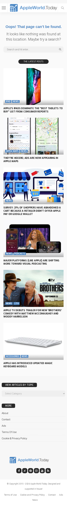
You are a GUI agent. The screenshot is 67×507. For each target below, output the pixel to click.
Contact (6, 419)
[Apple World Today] (33, 7)
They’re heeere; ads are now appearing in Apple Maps (30, 159)
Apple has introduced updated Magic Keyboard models (27, 365)
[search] (62, 7)
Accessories (12, 356)
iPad (8, 101)
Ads (4, 425)
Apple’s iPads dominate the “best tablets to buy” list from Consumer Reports (33, 110)
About (5, 413)
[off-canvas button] (4, 8)
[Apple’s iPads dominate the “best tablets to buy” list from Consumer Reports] (33, 86)
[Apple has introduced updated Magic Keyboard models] (33, 341)
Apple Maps (12, 151)
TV (16, 303)
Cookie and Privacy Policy (32, 495)
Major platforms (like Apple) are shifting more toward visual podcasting (31, 262)
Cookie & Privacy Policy (14, 438)
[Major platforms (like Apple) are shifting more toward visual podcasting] (33, 238)
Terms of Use (9, 432)
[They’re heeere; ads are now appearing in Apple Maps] (33, 136)
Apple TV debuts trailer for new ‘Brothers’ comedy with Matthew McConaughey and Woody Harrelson (32, 313)
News (16, 101)
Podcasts (19, 253)
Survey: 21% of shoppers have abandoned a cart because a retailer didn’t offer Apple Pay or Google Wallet (32, 211)
